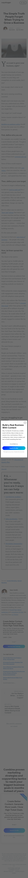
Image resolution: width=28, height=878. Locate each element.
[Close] (25, 422)
